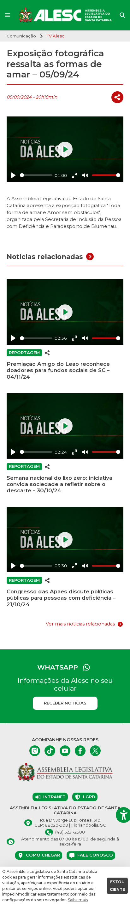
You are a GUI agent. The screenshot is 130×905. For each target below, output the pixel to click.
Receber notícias (65, 702)
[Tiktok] (49, 750)
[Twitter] (95, 750)
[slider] (36, 175)
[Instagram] (34, 750)
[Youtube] (65, 750)
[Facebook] (80, 750)
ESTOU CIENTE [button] (117, 886)
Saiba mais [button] (78, 899)
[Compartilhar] (117, 97)
